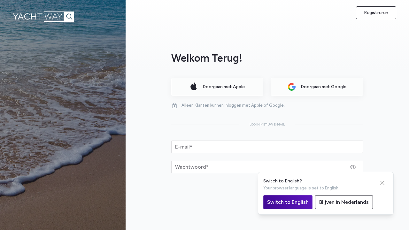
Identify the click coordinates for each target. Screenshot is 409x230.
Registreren (376, 12)
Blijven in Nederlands (344, 202)
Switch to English (288, 202)
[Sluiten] (382, 183)
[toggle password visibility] (352, 167)
